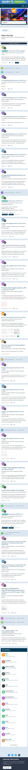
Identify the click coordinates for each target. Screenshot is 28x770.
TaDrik (2, 52)
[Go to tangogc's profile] (3, 710)
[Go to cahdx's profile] (3, 722)
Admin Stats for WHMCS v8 (15, 201)
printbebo (8, 660)
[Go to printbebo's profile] (3, 661)
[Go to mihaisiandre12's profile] (3, 692)
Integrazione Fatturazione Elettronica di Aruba (13, 245)
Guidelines (5, 762)
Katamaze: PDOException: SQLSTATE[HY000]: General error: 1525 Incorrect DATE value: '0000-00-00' (13, 543)
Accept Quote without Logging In (16, 51)
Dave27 (10, 82)
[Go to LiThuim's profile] (3, 486)
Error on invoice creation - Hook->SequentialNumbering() (9, 631)
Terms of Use (21, 761)
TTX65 (6, 72)
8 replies (16, 256)
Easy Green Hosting (6, 202)
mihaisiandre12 (9, 691)
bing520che (7, 430)
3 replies (13, 212)
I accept (8, 767)
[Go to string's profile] (3, 680)
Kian (10, 52)
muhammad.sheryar (13, 319)
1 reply (11, 62)
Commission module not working (12, 490)
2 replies (12, 236)
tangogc (7, 709)
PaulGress (3, 156)
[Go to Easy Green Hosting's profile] (3, 197)
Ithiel (6, 715)
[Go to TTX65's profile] (2, 72)
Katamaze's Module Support (19, 178)
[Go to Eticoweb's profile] (2, 622)
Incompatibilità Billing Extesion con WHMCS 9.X (14, 80)
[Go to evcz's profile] (3, 76)
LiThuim (3, 492)
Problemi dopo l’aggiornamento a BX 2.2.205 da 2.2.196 (13, 288)
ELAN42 (13, 226)
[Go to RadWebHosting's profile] (3, 627)
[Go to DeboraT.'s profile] (3, 538)
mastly (15, 633)
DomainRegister (9, 697)
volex (6, 703)
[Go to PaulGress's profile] (3, 151)
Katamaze (14, 15)
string (7, 678)
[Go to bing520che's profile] (2, 430)
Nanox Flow (8, 739)
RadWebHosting (5, 633)
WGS (6, 684)
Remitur (7, 672)
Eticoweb (6, 622)
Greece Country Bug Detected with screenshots (13, 317)
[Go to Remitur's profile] (3, 674)
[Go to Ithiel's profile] (3, 716)
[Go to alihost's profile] (3, 341)
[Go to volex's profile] (3, 704)
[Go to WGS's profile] (3, 686)
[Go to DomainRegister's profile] (3, 698)
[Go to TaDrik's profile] (3, 47)
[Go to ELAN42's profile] (3, 241)
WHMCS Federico (10, 666)
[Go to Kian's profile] (3, 313)
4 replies (14, 380)
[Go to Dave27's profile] (3, 94)
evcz (2, 82)
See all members (13, 745)
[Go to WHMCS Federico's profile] (3, 667)
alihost (3, 348)
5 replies (11, 88)
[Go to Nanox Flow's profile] (3, 740)
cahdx (7, 721)
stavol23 (7, 733)
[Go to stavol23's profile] (3, 734)
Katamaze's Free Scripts (7, 204)
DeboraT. (3, 546)
